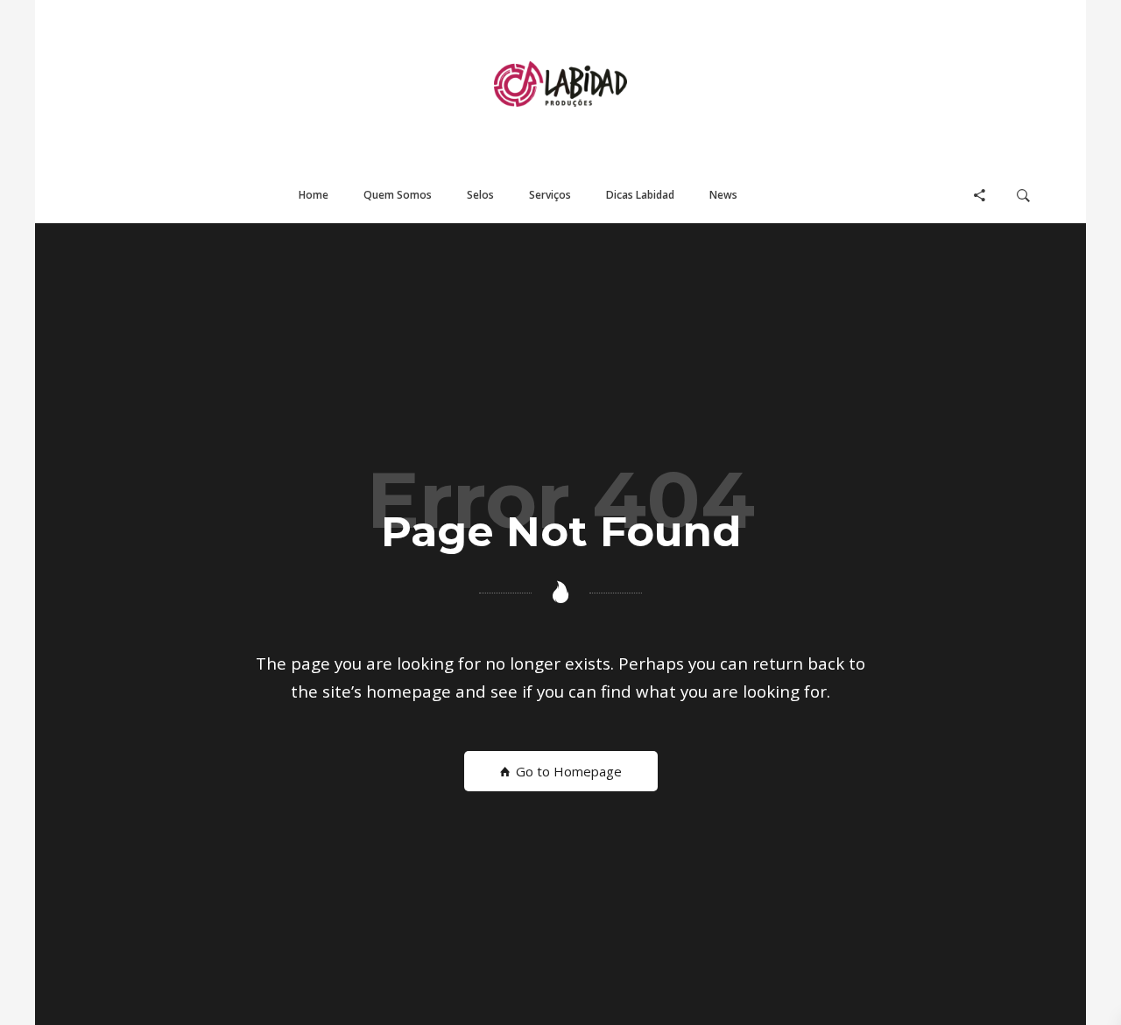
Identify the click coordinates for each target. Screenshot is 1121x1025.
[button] (313, 195)
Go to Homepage (567, 771)
